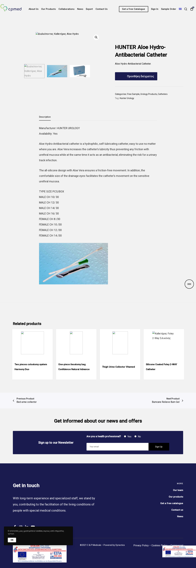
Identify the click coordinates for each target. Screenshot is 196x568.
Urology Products (148, 94)
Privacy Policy (141, 545)
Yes (129, 436)
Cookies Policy (159, 545)
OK (12, 540)
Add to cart (149, 76)
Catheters (163, 94)
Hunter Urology (127, 98)
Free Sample (133, 94)
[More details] (189, 284)
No (139, 436)
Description (45, 117)
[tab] (45, 117)
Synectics (120, 545)
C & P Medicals (94, 545)
